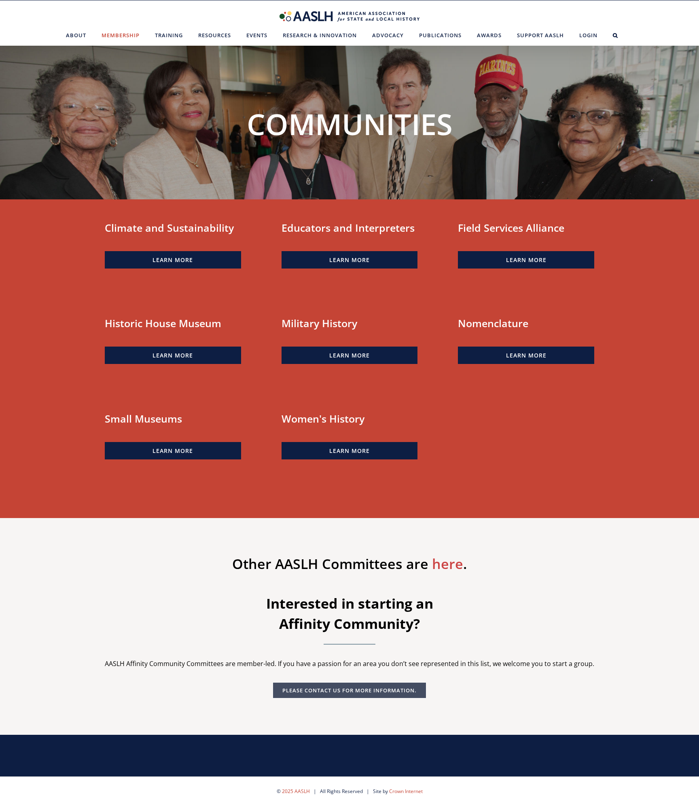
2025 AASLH (296, 791)
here (447, 563)
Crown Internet (406, 791)
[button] (615, 35)
